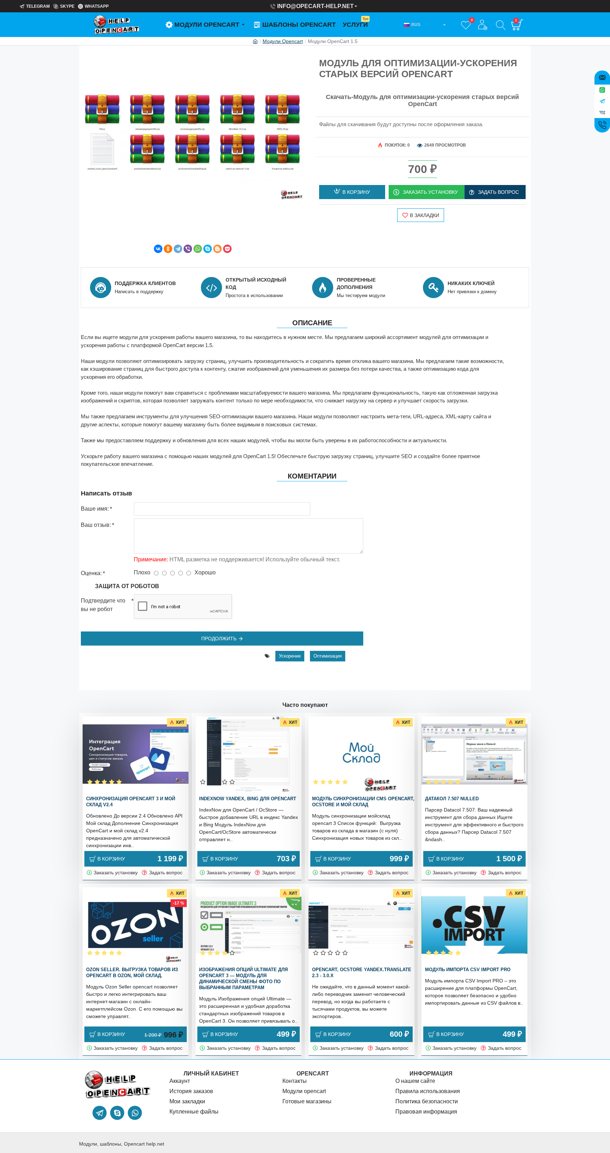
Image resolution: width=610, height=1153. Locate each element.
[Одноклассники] (168, 249)
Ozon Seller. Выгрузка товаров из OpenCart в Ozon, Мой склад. (132, 972)
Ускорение (290, 656)
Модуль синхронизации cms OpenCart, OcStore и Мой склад (363, 801)
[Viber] (188, 249)
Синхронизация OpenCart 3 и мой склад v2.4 (130, 801)
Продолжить (219, 638)
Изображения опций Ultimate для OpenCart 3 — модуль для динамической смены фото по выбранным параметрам (243, 978)
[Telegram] (178, 249)
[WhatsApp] (197, 249)
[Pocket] (227, 249)
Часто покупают (305, 705)
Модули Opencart (283, 41)
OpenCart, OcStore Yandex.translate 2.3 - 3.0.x (361, 972)
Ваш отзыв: (96, 525)
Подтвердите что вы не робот (103, 605)
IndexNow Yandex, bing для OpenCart (247, 798)
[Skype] (207, 249)
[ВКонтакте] (158, 249)
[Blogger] (217, 249)
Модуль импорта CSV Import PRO (467, 969)
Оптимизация (327, 656)
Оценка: (91, 573)
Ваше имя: (95, 509)
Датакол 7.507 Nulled (452, 798)
